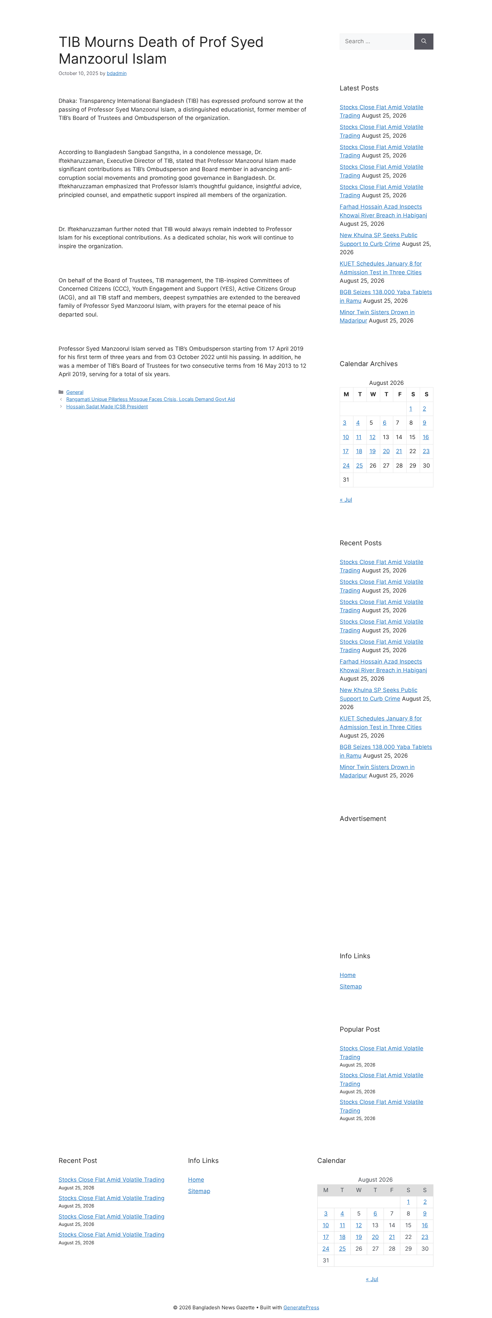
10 (346, 437)
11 (358, 437)
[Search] (423, 41)
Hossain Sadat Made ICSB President (107, 406)
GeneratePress (301, 1307)
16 (426, 437)
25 (359, 465)
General (74, 392)
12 (373, 437)
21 (399, 451)
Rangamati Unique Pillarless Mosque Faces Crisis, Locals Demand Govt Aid (150, 399)
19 (373, 451)
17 (346, 451)
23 (426, 451)
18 (359, 451)
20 (386, 451)
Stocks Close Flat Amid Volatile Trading (111, 1179)
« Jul (346, 499)
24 (346, 465)
